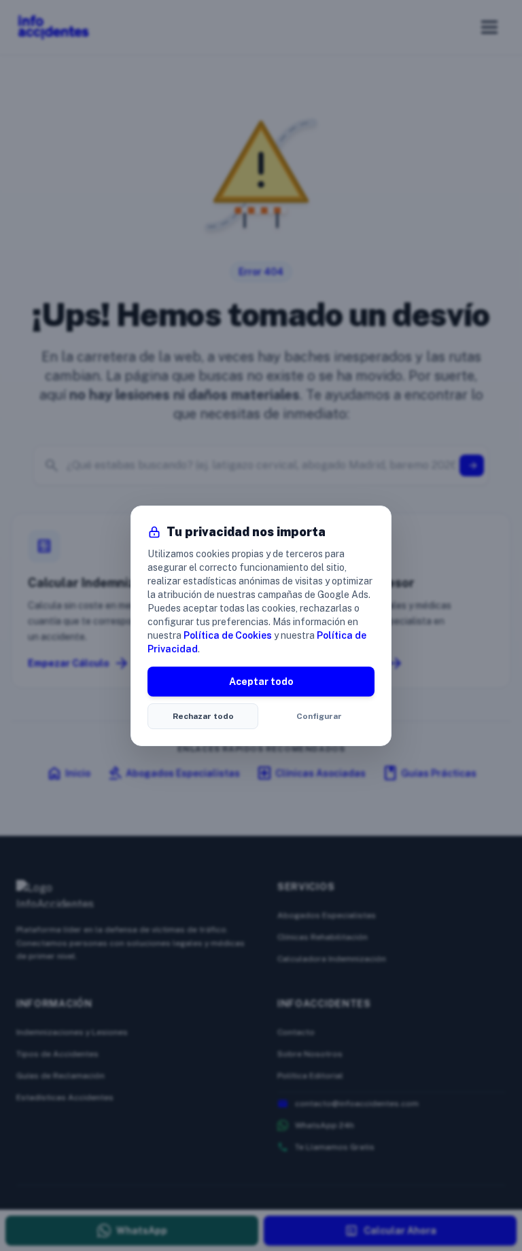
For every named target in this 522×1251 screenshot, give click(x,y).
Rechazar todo (203, 716)
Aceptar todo (261, 681)
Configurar (319, 716)
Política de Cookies (228, 635)
